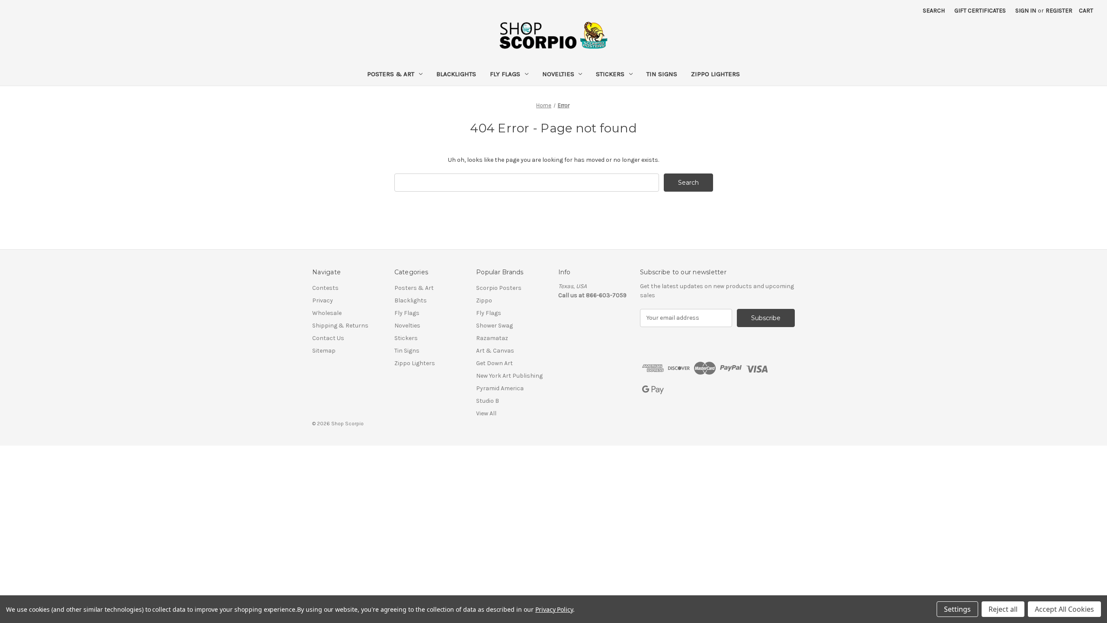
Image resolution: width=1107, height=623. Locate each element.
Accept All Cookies (1064, 609)
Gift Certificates (980, 10)
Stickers (610, 74)
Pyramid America (500, 388)
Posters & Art (390, 74)
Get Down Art (494, 363)
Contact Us (328, 338)
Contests (325, 288)
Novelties (558, 74)
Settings (957, 609)
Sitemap (324, 350)
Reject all (1003, 609)
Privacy (322, 300)
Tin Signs (661, 74)
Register (1059, 10)
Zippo (484, 300)
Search (934, 10)
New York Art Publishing (509, 375)
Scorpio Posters (499, 288)
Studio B (487, 401)
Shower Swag (494, 325)
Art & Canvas (495, 350)
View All (486, 413)
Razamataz (492, 338)
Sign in (1025, 10)
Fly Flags (505, 74)
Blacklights (456, 74)
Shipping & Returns (340, 325)
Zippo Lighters (715, 74)
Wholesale (327, 313)
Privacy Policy (554, 609)
